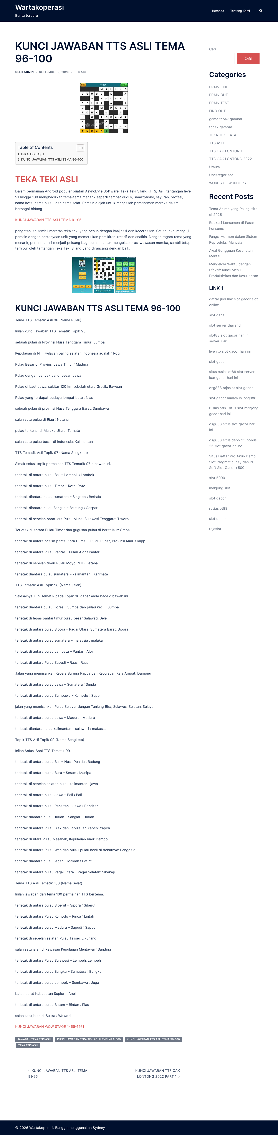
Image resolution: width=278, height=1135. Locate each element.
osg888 (250, 398)
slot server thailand (225, 325)
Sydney (99, 1127)
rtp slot (222, 351)
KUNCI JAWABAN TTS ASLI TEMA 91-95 (48, 220)
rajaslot (229, 388)
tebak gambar (220, 127)
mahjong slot (219, 488)
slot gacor (242, 299)
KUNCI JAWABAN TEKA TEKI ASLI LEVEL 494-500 (89, 1039)
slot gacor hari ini (235, 335)
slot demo (217, 518)
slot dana (216, 315)
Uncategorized (221, 175)
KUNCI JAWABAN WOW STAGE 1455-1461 (49, 1026)
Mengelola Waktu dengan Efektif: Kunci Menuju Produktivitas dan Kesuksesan (233, 270)
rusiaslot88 (218, 508)
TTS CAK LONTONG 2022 (230, 159)
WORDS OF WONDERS (227, 183)
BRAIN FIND (218, 87)
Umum (214, 167)
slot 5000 (217, 478)
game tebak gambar (225, 119)
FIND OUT (217, 111)
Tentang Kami (240, 11)
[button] (261, 11)
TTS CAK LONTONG (225, 151)
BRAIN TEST (219, 103)
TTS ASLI (81, 72)
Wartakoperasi (39, 7)
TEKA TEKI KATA (222, 135)
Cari (212, 49)
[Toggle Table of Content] (78, 148)
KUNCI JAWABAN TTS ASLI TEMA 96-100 (52, 159)
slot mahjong (247, 408)
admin (29, 72)
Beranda (218, 11)
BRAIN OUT (218, 95)
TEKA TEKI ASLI (32, 154)
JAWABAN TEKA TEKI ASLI (34, 1039)
